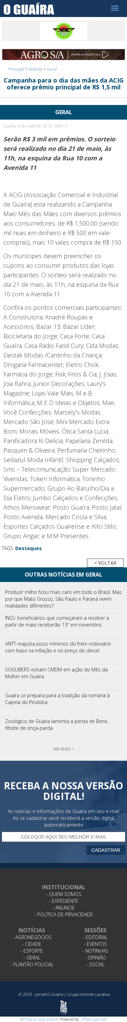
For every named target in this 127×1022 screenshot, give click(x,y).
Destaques (28, 548)
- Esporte (31, 951)
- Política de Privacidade (63, 914)
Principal (16, 69)
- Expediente (63, 901)
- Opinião (95, 957)
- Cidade (31, 944)
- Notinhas (95, 951)
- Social (95, 964)
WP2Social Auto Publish (39, 1019)
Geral (52, 69)
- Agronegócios (31, 937)
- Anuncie (63, 907)
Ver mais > (63, 749)
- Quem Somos (63, 894)
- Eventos (95, 944)
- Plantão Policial (32, 964)
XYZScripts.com (94, 1019)
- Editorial (95, 937)
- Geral (31, 957)
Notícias (35, 69)
